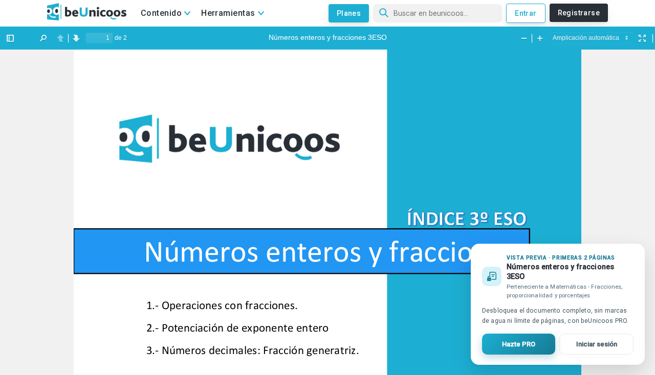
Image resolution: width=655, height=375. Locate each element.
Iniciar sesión (596, 344)
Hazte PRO (518, 344)
